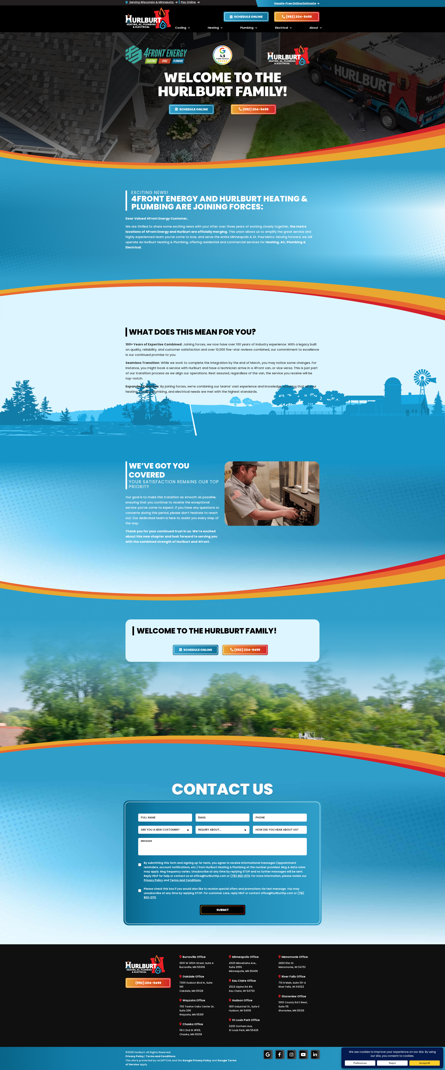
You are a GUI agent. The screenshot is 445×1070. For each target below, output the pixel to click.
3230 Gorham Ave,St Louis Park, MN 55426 (244, 1025)
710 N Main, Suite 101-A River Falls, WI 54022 (292, 981)
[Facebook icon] (280, 1054)
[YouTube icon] (303, 1054)
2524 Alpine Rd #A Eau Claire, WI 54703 (242, 986)
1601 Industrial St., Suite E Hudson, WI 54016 (244, 1005)
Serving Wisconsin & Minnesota (151, 2)
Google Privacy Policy (197, 1060)
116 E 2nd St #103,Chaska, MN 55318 (191, 1029)
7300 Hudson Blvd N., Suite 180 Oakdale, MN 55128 (195, 983)
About (313, 28)
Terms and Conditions (185, 880)
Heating (213, 28)
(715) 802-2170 (240, 876)
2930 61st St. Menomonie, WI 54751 (293, 962)
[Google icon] (268, 1054)
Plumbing (246, 28)
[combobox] (165, 830)
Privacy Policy (153, 880)
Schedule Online (248, 16)
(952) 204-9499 (299, 16)
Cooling (180, 28)
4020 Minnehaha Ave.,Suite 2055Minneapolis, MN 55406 (244, 964)
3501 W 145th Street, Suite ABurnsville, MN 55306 (196, 962)
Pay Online (188, 2)
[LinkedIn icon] (315, 1054)
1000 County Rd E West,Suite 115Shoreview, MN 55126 (293, 1003)
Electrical (281, 28)
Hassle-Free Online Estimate (295, 3)
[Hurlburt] (148, 17)
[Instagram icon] (292, 1054)
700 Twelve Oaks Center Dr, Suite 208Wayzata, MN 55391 (196, 1007)
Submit (222, 910)
